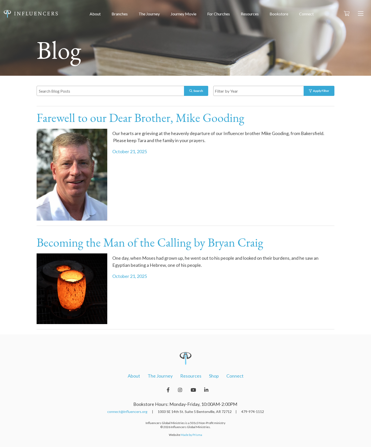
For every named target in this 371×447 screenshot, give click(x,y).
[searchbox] (264, 90)
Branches (120, 13)
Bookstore (279, 13)
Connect (306, 13)
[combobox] (263, 91)
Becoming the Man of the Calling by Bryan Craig (150, 244)
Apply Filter (320, 91)
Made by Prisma (191, 435)
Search (197, 91)
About (95, 13)
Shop (214, 376)
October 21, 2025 (129, 151)
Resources (250, 13)
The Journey (149, 13)
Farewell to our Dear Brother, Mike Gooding (140, 119)
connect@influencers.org (127, 411)
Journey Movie (183, 13)
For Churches (218, 13)
